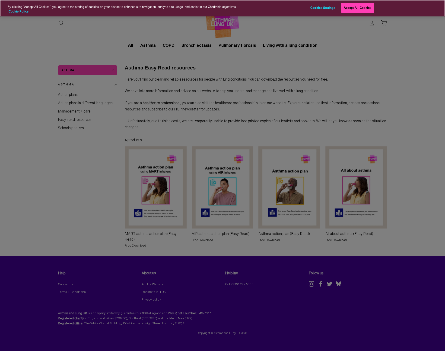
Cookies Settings (322, 7)
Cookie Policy (19, 11)
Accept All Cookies (357, 7)
